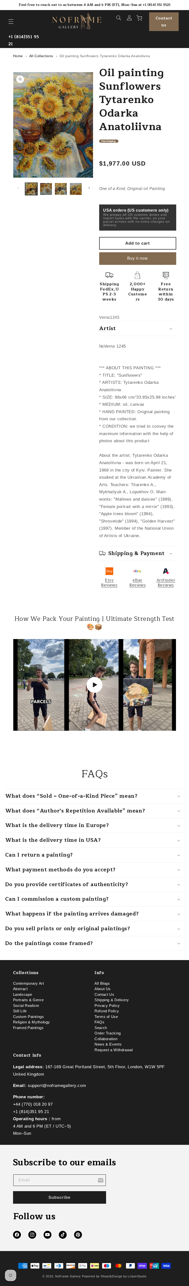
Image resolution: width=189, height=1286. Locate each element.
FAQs (99, 1022)
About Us (102, 989)
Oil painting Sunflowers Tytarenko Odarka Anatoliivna (105, 56)
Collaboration (105, 1039)
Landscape (22, 995)
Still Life (20, 1011)
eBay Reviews (137, 582)
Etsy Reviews (109, 582)
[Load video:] (94, 685)
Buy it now (137, 258)
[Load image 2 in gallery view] (46, 189)
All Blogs (102, 984)
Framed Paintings (28, 1028)
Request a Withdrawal (113, 1050)
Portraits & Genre (28, 1000)
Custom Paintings (28, 1017)
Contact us (164, 21)
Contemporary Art (28, 984)
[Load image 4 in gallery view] (76, 189)
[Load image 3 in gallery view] (61, 189)
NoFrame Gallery (68, 1276)
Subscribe (59, 1197)
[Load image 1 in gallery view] (31, 189)
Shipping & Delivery (111, 1000)
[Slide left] (18, 187)
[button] (10, 21)
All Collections (41, 56)
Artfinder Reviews (166, 582)
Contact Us (104, 995)
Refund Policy (106, 1011)
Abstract (20, 989)
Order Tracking (107, 1033)
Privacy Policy (107, 1006)
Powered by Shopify (97, 1276)
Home (18, 56)
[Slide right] (89, 187)
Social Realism (26, 1006)
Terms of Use (106, 1017)
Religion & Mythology (31, 1022)
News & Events (108, 1044)
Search (100, 1028)
